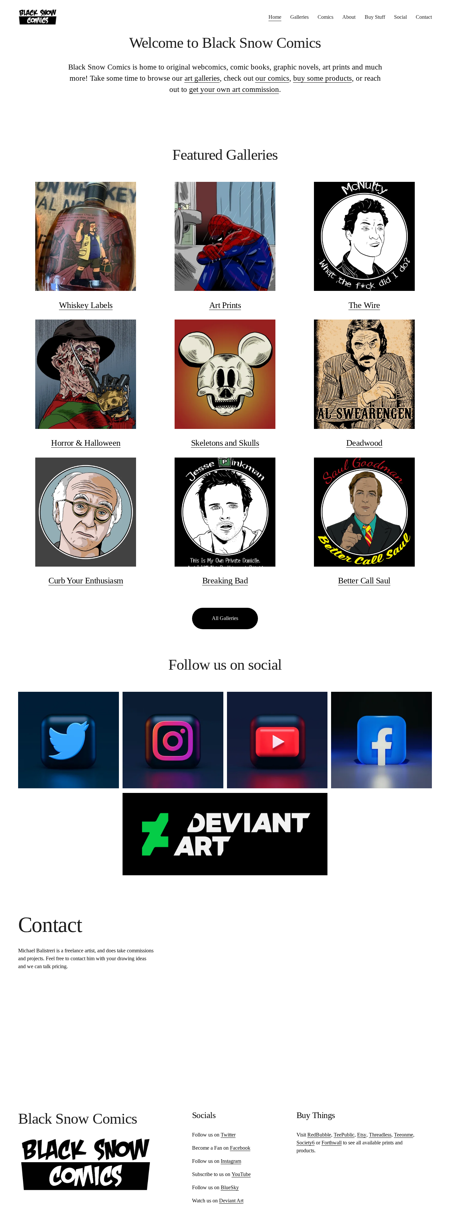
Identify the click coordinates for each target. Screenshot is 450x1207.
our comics (272, 78)
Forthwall (332, 1142)
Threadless (380, 1134)
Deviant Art (231, 1200)
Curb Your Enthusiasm (85, 580)
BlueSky (230, 1187)
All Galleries (225, 618)
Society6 (305, 1142)
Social (400, 17)
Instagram (231, 1161)
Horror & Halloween (86, 443)
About (348, 17)
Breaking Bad (225, 580)
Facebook (240, 1148)
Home (274, 17)
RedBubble (319, 1134)
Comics (325, 17)
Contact (424, 17)
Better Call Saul (364, 580)
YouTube (241, 1174)
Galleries (299, 17)
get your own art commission (234, 89)
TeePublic (344, 1134)
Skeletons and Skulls (225, 443)
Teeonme (403, 1134)
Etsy (361, 1134)
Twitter (228, 1134)
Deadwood (364, 443)
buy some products (322, 78)
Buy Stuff (375, 17)
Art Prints (225, 305)
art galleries (202, 78)
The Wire (364, 305)
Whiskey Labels (86, 305)
